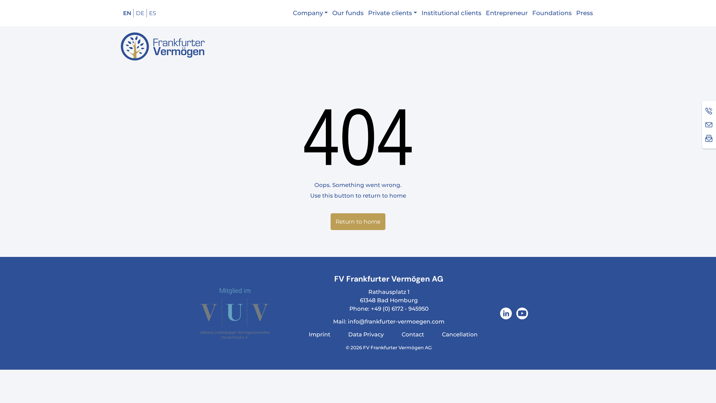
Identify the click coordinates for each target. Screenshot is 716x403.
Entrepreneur (507, 13)
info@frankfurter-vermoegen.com (396, 321)
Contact (413, 334)
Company (308, 13)
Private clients (390, 13)
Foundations (552, 13)
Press (584, 13)
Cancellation (460, 334)
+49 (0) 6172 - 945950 (399, 308)
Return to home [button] (358, 221)
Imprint (319, 334)
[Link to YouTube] (522, 313)
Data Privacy (366, 334)
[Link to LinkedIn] (506, 313)
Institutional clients (451, 13)
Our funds (348, 13)
